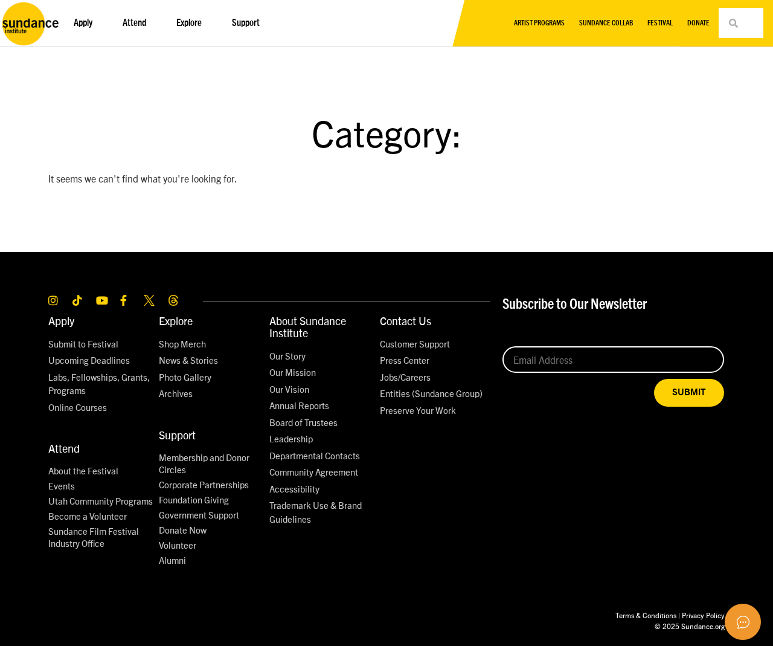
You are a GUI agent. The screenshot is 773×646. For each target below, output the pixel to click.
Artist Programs (539, 23)
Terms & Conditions (645, 614)
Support (177, 435)
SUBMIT (689, 392)
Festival (660, 23)
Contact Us (405, 321)
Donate (698, 23)
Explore (176, 321)
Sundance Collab (606, 23)
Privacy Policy (703, 614)
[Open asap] (743, 622)
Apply (61, 321)
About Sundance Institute (307, 327)
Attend (64, 448)
